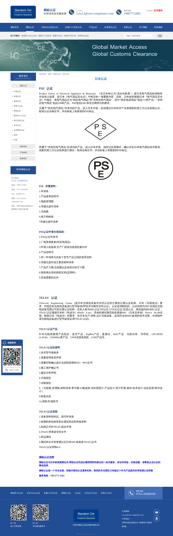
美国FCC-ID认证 (44, 36)
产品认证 (93, 27)
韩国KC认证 (66, 493)
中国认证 (17, 92)
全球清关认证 (110, 27)
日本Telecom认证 (33, 493)
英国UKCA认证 (20, 116)
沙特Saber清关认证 (49, 27)
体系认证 (128, 27)
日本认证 (17, 125)
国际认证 (30, 27)
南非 (15, 135)
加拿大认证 (18, 106)
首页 (49, 74)
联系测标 (158, 27)
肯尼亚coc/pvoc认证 (29, 36)
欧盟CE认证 (57, 36)
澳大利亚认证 (19, 120)
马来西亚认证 (19, 130)
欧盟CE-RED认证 (50, 493)
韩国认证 (17, 111)
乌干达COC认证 (91, 493)
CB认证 (78, 493)
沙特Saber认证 (83, 36)
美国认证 (17, 101)
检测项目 (23, 158)
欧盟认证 (17, 96)
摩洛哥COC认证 (17, 493)
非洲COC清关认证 (73, 27)
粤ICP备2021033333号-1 (86, 534)
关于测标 (143, 27)
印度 (15, 140)
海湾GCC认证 (106, 493)
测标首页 (15, 27)
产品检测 (23, 152)
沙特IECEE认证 (70, 36)
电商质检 (23, 146)
